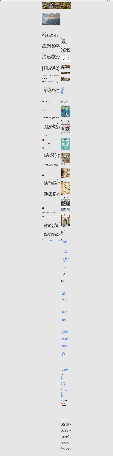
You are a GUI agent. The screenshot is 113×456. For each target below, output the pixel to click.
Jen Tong (62, 396)
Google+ (62, 91)
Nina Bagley (64, 292)
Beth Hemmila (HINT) (65, 301)
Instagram (62, 87)
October (64, 268)
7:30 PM (45, 237)
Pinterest (62, 88)
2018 (63, 232)
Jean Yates (63, 318)
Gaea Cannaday (64, 333)
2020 (63, 230)
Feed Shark (62, 401)
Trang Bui (62, 376)
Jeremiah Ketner (63, 387)
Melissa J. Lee (64, 364)
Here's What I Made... (65, 263)
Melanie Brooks (64, 299)
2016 (63, 234)
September (64, 269)
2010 (63, 280)
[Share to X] (57, 75)
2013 (63, 238)
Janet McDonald (63, 389)
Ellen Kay (63, 353)
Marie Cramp (45, 138)
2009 (63, 281)
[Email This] (55, 75)
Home (51, 240)
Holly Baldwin (64, 352)
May (63, 274)
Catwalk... (64, 253)
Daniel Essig (63, 381)
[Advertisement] (66, 23)
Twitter (62, 90)
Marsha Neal (64, 319)
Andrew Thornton (64, 43)
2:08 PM (45, 230)
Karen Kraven (63, 388)
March (64, 276)
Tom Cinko (62, 378)
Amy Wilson (64, 302)
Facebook (62, 89)
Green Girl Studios (63, 383)
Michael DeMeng (63, 379)
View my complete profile (65, 52)
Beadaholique (63, 375)
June (63, 273)
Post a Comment (44, 239)
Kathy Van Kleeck (64, 291)
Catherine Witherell (64, 344)
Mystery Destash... (65, 259)
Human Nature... (65, 242)
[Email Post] (54, 75)
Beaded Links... (65, 251)
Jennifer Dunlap (63, 380)
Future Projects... (65, 257)
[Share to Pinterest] (58, 75)
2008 (63, 282)
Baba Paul (63, 356)
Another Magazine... (65, 252)
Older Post (58, 240)
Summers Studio (64, 345)
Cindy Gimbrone (64, 346)
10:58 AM (45, 204)
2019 (63, 231)
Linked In (62, 92)
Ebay (62, 93)
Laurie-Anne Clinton (65, 360)
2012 (63, 239)
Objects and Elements (65, 338)
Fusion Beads (63, 382)
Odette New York (64, 293)
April (63, 275)
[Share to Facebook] (57, 75)
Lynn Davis (63, 340)
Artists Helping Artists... (66, 250)
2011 (63, 240)
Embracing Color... (65, 243)
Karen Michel (64, 312)
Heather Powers (64, 339)
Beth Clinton (64, 354)
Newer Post (43, 240)
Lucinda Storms (64, 313)
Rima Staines (64, 337)
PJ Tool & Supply (63, 394)
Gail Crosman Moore (65, 369)
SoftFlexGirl (64, 314)
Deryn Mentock (64, 330)
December (64, 241)
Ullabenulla (63, 300)
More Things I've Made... (66, 258)
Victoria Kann (63, 386)
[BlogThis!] (56, 75)
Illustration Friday (63, 385)
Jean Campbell (64, 370)
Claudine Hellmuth (64, 321)
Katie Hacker (64, 320)
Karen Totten (45, 206)
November (64, 267)
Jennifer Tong (64, 368)
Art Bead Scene (64, 294)
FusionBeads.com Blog (65, 331)
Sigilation (62, 395)
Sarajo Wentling (64, 311)
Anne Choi (62, 377)
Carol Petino (62, 393)
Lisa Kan (63, 371)
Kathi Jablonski (64, 355)
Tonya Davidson (64, 332)
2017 (63, 233)
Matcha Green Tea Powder (64, 390)
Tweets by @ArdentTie (64, 102)
